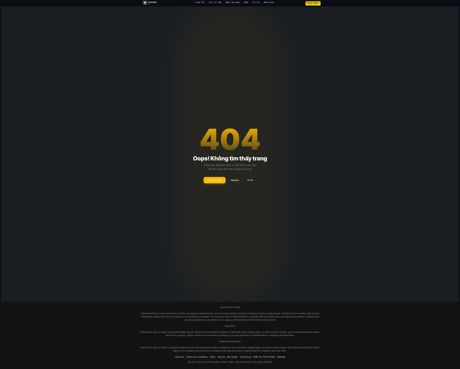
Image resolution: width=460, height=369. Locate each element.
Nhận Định (269, 2)
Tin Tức (256, 2)
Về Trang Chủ (216, 180)
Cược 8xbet (313, 3)
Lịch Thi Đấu (214, 2)
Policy (213, 357)
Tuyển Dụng (245, 357)
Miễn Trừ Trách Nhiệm (264, 357)
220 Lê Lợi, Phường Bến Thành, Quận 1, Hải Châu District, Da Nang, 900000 (234, 362)
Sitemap (281, 357)
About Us (179, 357)
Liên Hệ (221, 357)
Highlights (235, 180)
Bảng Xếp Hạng (233, 2)
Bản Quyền (232, 357)
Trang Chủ (199, 2)
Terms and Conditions (197, 357)
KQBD (246, 2)
